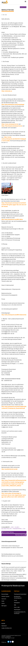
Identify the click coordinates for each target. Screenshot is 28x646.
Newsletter (23, 7)
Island (17, 527)
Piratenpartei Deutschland (20, 594)
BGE (12, 527)
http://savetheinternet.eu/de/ (9, 469)
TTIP (24, 528)
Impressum (4, 625)
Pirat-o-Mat (17, 607)
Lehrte (3, 603)
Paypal (13, 642)
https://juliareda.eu (6, 91)
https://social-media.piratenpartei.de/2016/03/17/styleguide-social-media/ (13, 138)
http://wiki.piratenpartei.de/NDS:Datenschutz (13, 314)
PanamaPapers (17, 528)
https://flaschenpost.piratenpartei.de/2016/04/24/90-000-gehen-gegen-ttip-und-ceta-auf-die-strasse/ (14, 204)
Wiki (15, 605)
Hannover (3, 598)
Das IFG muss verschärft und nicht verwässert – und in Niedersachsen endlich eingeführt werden (13, 569)
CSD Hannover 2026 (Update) (9, 576)
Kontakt (3, 623)
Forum (15, 600)
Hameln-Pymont (5, 596)
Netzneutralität (6, 528)
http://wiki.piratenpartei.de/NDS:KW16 (12, 219)
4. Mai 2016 (4, 14)
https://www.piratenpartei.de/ (9, 124)
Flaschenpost (17, 609)
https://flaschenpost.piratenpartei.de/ (11, 126)
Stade (2, 601)
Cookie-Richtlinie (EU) (6, 628)
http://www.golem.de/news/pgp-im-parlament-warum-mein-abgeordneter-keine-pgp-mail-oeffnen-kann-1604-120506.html (13, 495)
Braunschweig (4, 594)
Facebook (10, 642)
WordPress (8, 636)
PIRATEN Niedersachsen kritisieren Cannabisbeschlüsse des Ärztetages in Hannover (13, 578)
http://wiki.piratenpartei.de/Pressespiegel (12, 104)
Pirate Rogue (7, 637)
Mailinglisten (17, 602)
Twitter (8, 642)
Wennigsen (4, 605)
